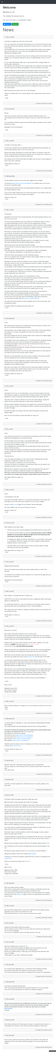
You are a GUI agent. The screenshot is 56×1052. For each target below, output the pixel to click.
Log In (16, 24)
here (48, 843)
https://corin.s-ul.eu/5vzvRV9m (22, 738)
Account (15, 504)
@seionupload (32, 853)
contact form (31, 656)
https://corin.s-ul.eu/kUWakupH (24, 735)
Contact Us (20, 894)
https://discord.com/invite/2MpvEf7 (22, 183)
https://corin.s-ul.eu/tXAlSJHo (24, 737)
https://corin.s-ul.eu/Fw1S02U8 (30, 298)
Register (7, 24)
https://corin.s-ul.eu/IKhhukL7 (21, 740)
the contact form (16, 745)
